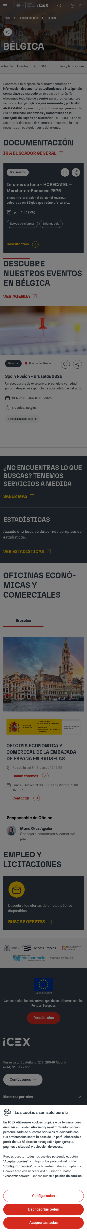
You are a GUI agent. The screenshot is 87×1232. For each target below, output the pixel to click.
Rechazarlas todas (43, 1209)
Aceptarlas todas (43, 1223)
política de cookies (68, 1176)
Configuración (43, 1196)
